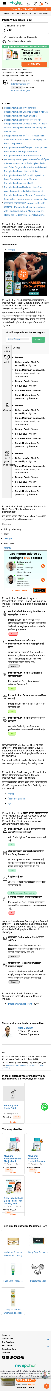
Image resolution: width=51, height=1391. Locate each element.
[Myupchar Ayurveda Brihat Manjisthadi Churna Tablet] (13, 1143)
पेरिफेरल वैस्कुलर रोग (16, 798)
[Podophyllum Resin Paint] (13, 1093)
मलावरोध (7, 548)
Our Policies (7, 1339)
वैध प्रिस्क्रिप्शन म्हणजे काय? (20, 84)
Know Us (6, 1335)
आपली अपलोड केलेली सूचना (20, 91)
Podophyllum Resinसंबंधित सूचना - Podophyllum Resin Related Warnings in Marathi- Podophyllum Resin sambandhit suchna (25, 151)
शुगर (10, 803)
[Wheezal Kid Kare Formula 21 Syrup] (11, 58)
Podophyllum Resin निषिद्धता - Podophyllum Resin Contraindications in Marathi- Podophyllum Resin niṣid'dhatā (24, 179)
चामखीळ (11, 250)
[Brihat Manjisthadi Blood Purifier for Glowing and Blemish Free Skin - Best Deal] (13, 1185)
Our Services (8, 1342)
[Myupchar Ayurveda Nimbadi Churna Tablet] (37, 1143)
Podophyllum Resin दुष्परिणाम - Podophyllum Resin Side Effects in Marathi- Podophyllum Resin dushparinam (25, 139)
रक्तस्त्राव (8, 538)
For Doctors (7, 1345)
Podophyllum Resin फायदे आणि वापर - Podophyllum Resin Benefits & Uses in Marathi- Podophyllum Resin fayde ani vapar (26, 112)
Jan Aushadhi (24, 69)
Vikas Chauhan (25, 1027)
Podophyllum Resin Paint (20, 1004)
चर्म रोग (11, 794)
